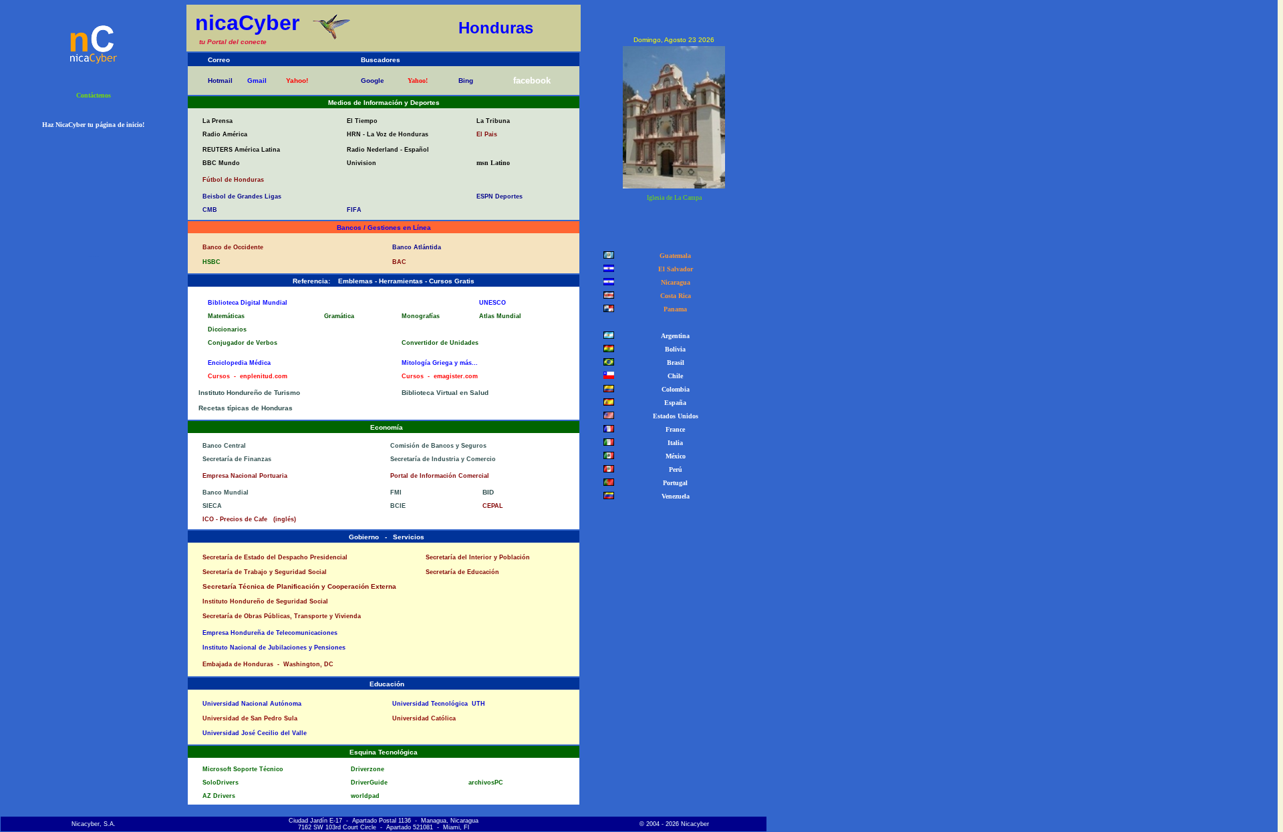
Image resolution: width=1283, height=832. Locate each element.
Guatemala (673, 255)
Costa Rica (673, 295)
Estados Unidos (673, 416)
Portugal (673, 483)
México (674, 456)
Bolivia (673, 349)
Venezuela (674, 496)
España (673, 402)
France (673, 429)
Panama (673, 309)
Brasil (673, 362)
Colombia (674, 389)
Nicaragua (673, 282)
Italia (673, 442)
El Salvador (673, 269)
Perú (673, 469)
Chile (673, 376)
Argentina (673, 335)
